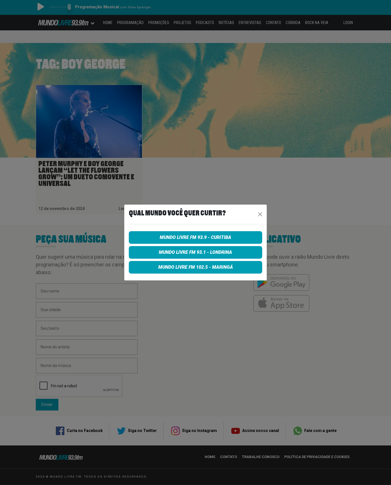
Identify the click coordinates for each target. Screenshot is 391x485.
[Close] (260, 214)
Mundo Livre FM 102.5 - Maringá (195, 267)
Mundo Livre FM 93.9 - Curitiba (195, 237)
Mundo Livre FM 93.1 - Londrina (195, 252)
